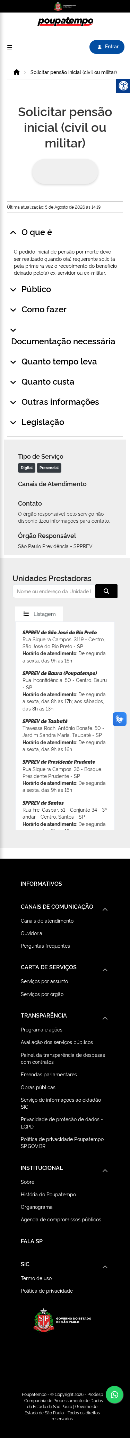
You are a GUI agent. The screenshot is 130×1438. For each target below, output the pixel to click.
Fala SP (32, 1241)
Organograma (37, 1206)
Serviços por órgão (42, 993)
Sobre (27, 1181)
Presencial (49, 467)
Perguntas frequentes (45, 945)
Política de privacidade (47, 1290)
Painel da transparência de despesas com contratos (63, 1058)
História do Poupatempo (48, 1194)
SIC (25, 1264)
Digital (27, 467)
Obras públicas (38, 1087)
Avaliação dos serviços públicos (57, 1041)
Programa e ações (41, 1029)
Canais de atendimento (47, 920)
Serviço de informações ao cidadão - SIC (62, 1103)
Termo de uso (36, 1278)
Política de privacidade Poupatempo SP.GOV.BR (62, 1142)
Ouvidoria (31, 933)
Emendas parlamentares (49, 1074)
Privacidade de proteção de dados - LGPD (62, 1122)
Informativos (41, 883)
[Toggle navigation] (10, 47)
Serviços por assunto (44, 981)
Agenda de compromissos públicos (61, 1219)
